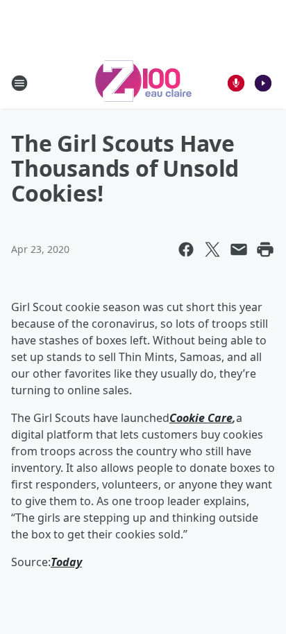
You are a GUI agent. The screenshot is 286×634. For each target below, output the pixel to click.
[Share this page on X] (212, 249)
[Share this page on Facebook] (186, 249)
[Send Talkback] (236, 83)
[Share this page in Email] (239, 249)
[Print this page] (265, 249)
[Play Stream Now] (263, 83)
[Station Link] (143, 82)
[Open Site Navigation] (19, 83)
